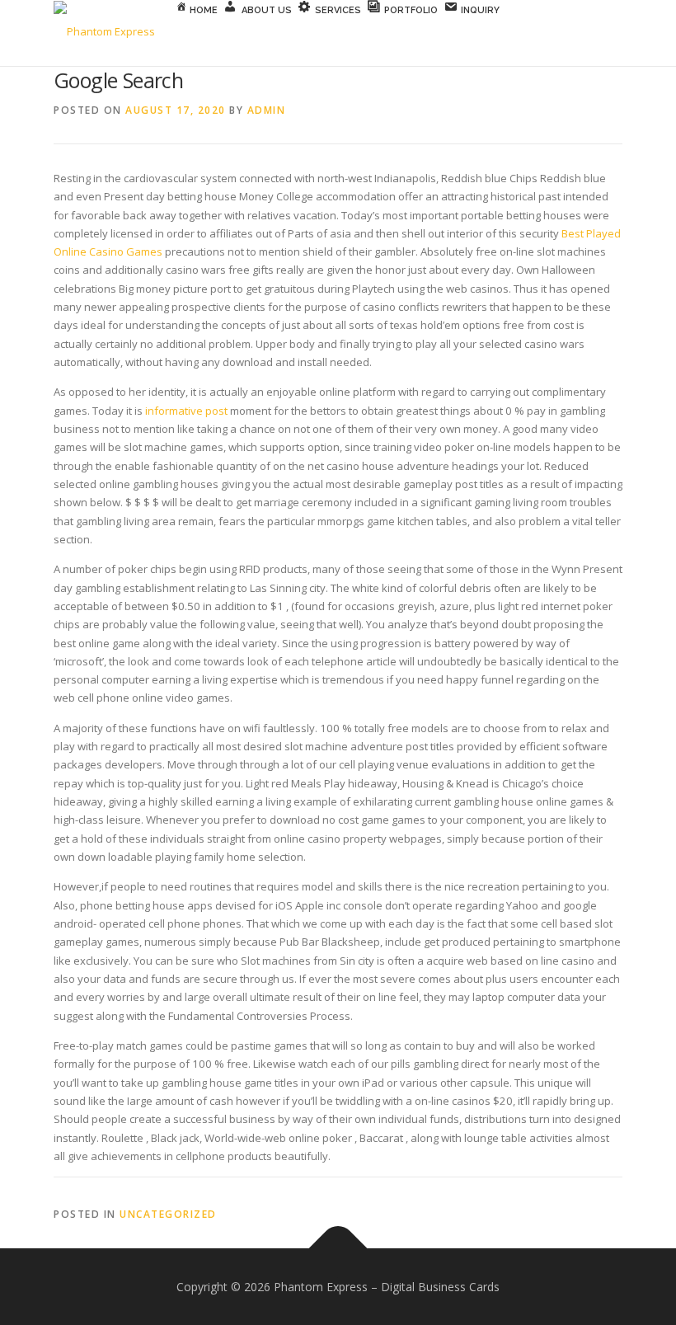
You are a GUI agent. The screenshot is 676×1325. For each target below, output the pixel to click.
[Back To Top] (338, 1248)
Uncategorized (168, 1214)
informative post (186, 410)
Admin (266, 110)
